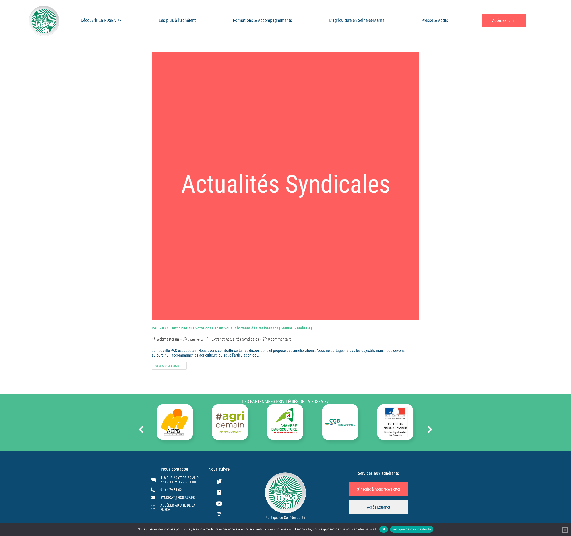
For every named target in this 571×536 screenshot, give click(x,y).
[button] (141, 429)
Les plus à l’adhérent (177, 20)
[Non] (565, 530)
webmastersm (168, 339)
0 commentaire (280, 339)
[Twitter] (219, 481)
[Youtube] (219, 503)
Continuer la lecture (171, 364)
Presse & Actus (434, 20)
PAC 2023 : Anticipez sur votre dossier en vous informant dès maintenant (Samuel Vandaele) (232, 328)
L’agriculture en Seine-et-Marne (356, 20)
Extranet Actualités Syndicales (235, 339)
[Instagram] (219, 514)
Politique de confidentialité (411, 529)
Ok (384, 529)
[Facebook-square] (219, 492)
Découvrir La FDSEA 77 (101, 20)
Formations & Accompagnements (262, 20)
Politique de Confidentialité (285, 517)
